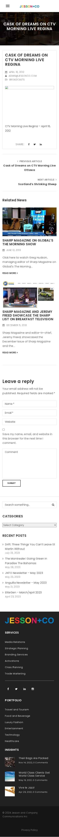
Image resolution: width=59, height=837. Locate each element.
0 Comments (40, 762)
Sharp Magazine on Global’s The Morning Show (27, 242)
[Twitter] (16, 689)
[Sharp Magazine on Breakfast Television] (29, 294)
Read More (9, 273)
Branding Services (16, 654)
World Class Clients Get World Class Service (34, 774)
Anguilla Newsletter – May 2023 (26, 583)
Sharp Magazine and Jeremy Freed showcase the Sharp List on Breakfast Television (27, 315)
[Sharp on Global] (29, 221)
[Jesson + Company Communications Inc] (29, 6)
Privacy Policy (29, 830)
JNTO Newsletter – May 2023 (24, 573)
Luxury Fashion (14, 722)
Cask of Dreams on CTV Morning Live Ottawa (29, 168)
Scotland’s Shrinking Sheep (37, 184)
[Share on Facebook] (29, 144)
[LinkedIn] (24, 689)
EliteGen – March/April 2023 (23, 592)
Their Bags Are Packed (33, 758)
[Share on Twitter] (35, 144)
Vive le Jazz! (27, 787)
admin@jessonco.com (23, 75)
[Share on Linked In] (41, 144)
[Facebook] (8, 689)
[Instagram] (33, 689)
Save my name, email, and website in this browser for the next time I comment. (27, 438)
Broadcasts (17, 79)
